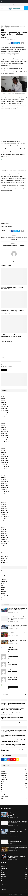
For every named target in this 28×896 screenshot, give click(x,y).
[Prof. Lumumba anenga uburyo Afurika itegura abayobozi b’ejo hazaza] (4, 627)
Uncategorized (4, 595)
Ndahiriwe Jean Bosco (14, 685)
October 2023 (4, 464)
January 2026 (4, 408)
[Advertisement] (14, 125)
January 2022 (4, 508)
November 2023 (4, 462)
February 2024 (4, 456)
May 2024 (3, 450)
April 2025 (3, 427)
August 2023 (4, 469)
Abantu (2, 570)
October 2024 (4, 439)
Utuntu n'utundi (4, 597)
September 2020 (5, 541)
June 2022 (3, 498)
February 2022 (4, 506)
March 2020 (3, 554)
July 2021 (3, 520)
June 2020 (3, 548)
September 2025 (5, 417)
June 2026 (3, 398)
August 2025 (4, 419)
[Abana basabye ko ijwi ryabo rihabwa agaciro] (4, 642)
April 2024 (3, 452)
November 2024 (4, 437)
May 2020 (3, 550)
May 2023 (3, 475)
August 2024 (4, 444)
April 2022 (3, 502)
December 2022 (4, 485)
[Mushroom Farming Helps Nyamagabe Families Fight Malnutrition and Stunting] (4, 610)
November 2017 (4, 562)
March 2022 (3, 504)
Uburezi (2, 589)
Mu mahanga (4, 581)
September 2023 (5, 466)
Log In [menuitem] (2, 1)
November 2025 (4, 412)
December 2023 (4, 460)
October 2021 (4, 514)
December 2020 (4, 535)
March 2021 (3, 529)
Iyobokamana (4, 579)
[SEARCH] (25, 694)
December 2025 (4, 410)
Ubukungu (3, 587)
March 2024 (3, 454)
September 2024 (5, 442)
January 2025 (4, 433)
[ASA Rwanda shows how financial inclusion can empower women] (4, 842)
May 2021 (3, 525)
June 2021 (3, 523)
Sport (2, 585)
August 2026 (4, 394)
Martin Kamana (12, 670)
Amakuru (3, 573)
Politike (2, 583)
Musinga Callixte (12, 677)
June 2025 (3, 423)
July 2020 (3, 545)
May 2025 (3, 425)
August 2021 (3, 518)
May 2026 (3, 400)
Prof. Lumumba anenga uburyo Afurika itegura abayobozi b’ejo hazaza (17, 626)
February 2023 (4, 481)
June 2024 (3, 448)
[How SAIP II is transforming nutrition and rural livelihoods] (4, 634)
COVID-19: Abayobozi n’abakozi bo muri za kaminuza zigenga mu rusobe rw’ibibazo (11, 335)
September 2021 (5, 516)
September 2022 (5, 491)
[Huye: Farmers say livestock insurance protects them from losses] (4, 849)
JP (8, 662)
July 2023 (3, 471)
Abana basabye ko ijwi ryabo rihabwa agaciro (11, 722)
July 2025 (3, 421)
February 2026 (4, 406)
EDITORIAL (10, 647)
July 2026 (3, 396)
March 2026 (3, 404)
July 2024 (3, 446)
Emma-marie (4, 39)
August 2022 (4, 494)
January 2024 (4, 458)
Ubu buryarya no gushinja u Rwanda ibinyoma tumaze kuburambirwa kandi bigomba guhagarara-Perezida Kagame (14, 312)
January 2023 (4, 483)
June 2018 (3, 560)
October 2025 (4, 415)
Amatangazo (4, 575)
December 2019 (4, 558)
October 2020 (4, 539)
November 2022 (4, 487)
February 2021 (4, 531)
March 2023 (3, 479)
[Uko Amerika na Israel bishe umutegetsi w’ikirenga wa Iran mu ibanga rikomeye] (4, 856)
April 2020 (3, 552)
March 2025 (3, 429)
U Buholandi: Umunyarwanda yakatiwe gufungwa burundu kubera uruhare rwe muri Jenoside (17, 618)
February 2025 (4, 431)
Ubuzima (3, 593)
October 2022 (4, 489)
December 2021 (4, 510)
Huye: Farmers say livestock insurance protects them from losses (17, 848)
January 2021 (4, 533)
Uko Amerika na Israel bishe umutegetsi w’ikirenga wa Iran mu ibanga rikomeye (16, 856)
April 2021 (3, 527)
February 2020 (4, 556)
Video (2, 600)
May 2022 (3, 500)
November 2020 (4, 537)
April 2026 (3, 402)
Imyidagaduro (4, 577)
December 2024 (4, 435)
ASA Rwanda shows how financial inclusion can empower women (16, 841)
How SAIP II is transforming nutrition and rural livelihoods (17, 633)
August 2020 (4, 543)
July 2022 (3, 496)
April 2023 (3, 477)
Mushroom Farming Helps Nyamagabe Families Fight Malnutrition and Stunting (17, 610)
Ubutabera (3, 591)
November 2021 (4, 512)
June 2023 (3, 473)
